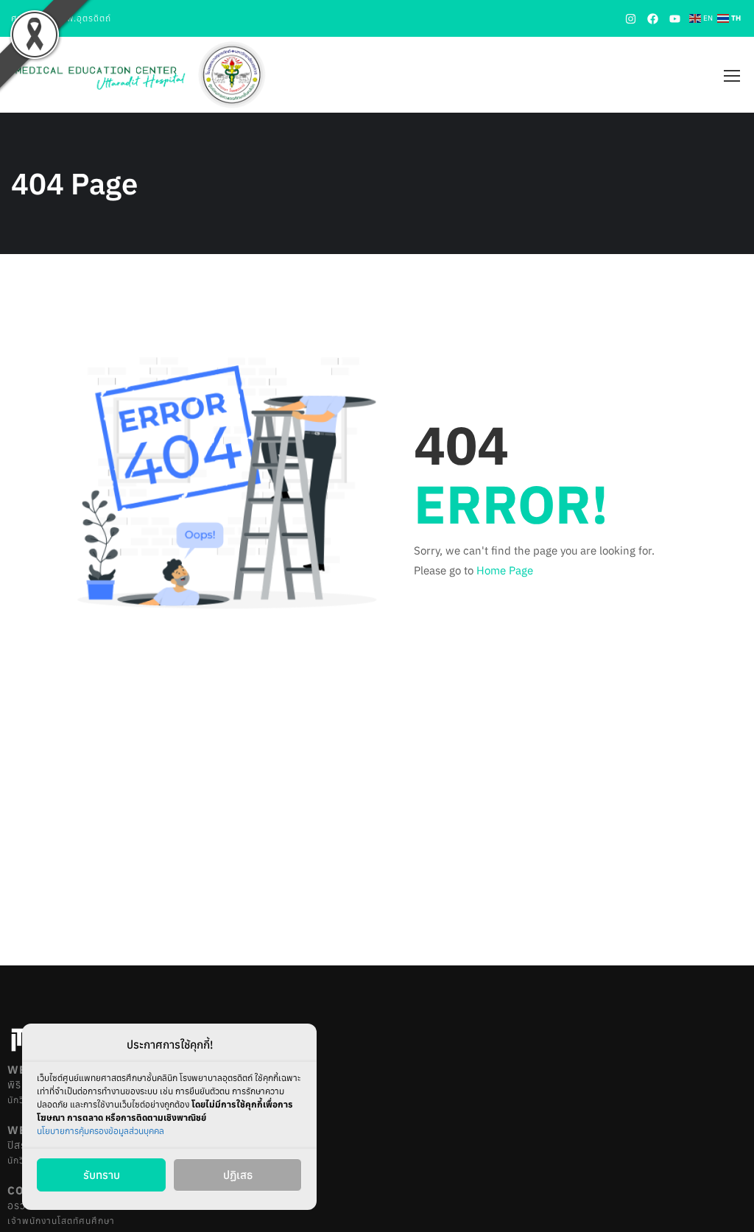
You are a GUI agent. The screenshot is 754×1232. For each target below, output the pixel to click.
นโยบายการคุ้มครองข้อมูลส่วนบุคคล (100, 1130)
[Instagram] (630, 18)
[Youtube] (674, 18)
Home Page (504, 570)
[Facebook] (652, 18)
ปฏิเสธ (238, 1175)
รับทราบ (101, 1175)
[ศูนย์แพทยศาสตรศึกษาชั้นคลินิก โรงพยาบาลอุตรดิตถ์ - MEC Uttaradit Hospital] (140, 75)
